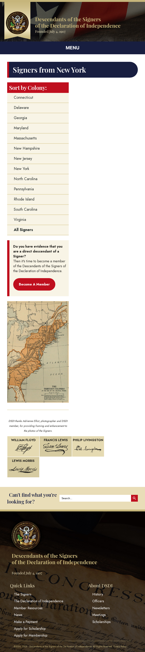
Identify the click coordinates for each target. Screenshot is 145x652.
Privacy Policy (119, 646)
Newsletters (101, 608)
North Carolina (25, 179)
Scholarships (101, 621)
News (18, 615)
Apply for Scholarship (30, 628)
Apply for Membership (30, 635)
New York (21, 168)
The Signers (22, 594)
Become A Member (34, 284)
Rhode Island (24, 199)
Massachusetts (25, 138)
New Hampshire (27, 148)
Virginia (20, 219)
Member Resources (28, 608)
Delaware (21, 107)
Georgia (20, 118)
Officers (98, 601)
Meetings (99, 615)
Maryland (21, 128)
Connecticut (23, 97)
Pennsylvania (24, 189)
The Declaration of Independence (38, 601)
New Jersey (23, 158)
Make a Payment (26, 621)
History (97, 594)
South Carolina (25, 209)
